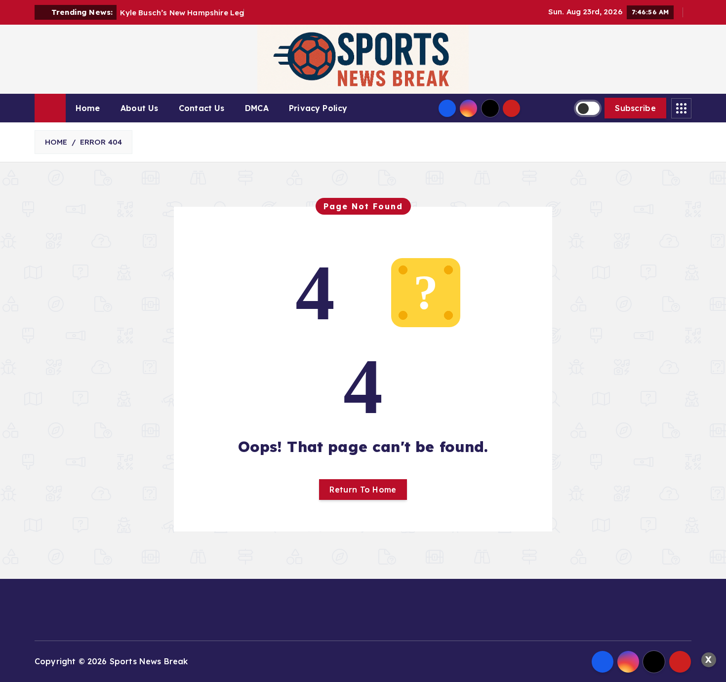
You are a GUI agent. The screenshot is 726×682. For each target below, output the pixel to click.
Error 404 (101, 142)
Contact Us (202, 108)
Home (88, 108)
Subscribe (635, 108)
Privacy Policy (318, 108)
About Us (139, 108)
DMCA (257, 108)
